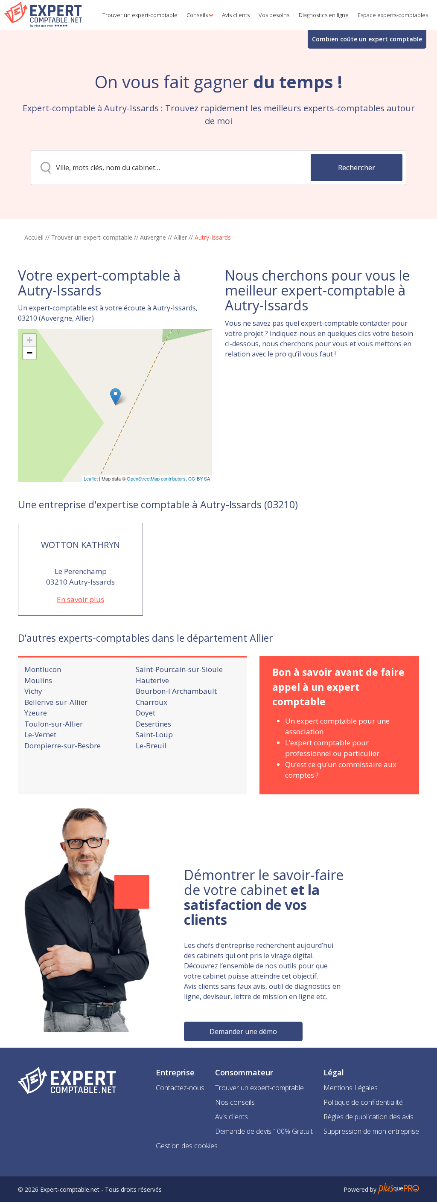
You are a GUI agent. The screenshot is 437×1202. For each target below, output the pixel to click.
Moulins (38, 680)
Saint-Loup (154, 734)
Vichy (33, 691)
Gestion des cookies (187, 1145)
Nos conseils (235, 1102)
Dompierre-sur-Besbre (62, 745)
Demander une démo (243, 1031)
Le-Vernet (40, 734)
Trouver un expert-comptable (91, 237)
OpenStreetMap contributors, (157, 478)
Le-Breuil (151, 745)
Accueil (34, 237)
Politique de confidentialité (363, 1102)
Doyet (145, 713)
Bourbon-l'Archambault (176, 691)
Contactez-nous (180, 1087)
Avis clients (231, 1116)
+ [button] (29, 340)
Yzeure (35, 713)
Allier (180, 237)
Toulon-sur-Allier (53, 724)
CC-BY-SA (199, 478)
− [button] (29, 353)
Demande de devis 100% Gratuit (264, 1131)
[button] (198, 15)
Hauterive (152, 680)
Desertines (153, 724)
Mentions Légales (350, 1087)
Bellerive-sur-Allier (55, 702)
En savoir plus (80, 599)
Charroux (151, 702)
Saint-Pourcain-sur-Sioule (179, 669)
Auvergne (153, 237)
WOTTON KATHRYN (80, 544)
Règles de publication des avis (368, 1116)
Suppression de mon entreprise (371, 1131)
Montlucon (42, 669)
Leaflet (91, 478)
